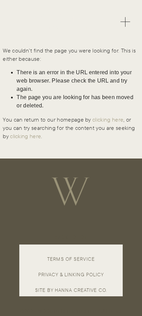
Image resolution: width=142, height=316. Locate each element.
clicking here (107, 119)
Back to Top (70, 237)
